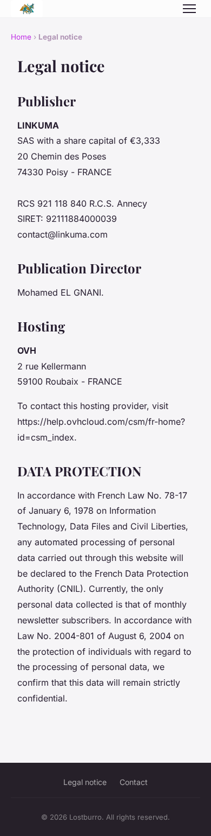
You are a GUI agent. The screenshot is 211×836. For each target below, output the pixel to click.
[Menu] (189, 8)
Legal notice (85, 782)
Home (21, 37)
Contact (134, 782)
